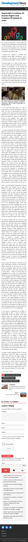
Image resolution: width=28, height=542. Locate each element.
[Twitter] (3, 527)
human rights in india (8, 378)
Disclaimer (4, 533)
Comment (4, 411)
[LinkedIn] (10, 527)
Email (3, 427)
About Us (4, 531)
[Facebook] (6, 527)
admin (6, 23)
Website (4, 432)
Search (3, 463)
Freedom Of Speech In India (13, 375)
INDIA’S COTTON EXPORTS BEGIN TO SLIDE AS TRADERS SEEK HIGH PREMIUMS (13, 503)
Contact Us (4, 536)
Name (3, 423)
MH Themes (23, 540)
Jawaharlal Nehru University (10, 381)
